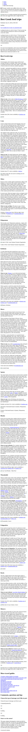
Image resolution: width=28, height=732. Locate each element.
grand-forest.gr (17, 662)
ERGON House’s (19, 99)
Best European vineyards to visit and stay (10, 685)
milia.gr (20, 171)
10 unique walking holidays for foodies (9, 676)
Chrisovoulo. (22, 233)
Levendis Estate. (16, 344)
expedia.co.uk (18, 468)
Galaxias (19, 627)
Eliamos (10, 273)
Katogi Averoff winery (12, 645)
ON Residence (19, 500)
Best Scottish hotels (5, 692)
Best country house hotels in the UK (9, 690)
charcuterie (8, 149)
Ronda (7, 432)
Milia (2, 157)
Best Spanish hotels (5, 688)
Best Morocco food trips (6, 681)
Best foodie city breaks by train (8, 686)
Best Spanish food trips (6, 682)
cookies (6, 396)
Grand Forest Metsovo (17, 650)
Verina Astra (8, 212)
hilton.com (13, 518)
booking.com (22, 114)
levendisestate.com (18, 365)
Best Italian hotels (5, 689)
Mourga (12, 497)
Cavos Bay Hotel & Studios (18, 592)
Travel (4, 3)
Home (4, 1)
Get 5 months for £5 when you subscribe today (11, 27)
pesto (11, 392)
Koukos (6, 491)
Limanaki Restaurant (14, 427)
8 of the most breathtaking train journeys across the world (13, 677)
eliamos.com (22, 301)
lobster (16, 392)
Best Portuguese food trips (6, 684)
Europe (5, 4)
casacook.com (4, 468)
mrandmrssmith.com (19, 213)
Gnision (16, 636)
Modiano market (4, 490)
